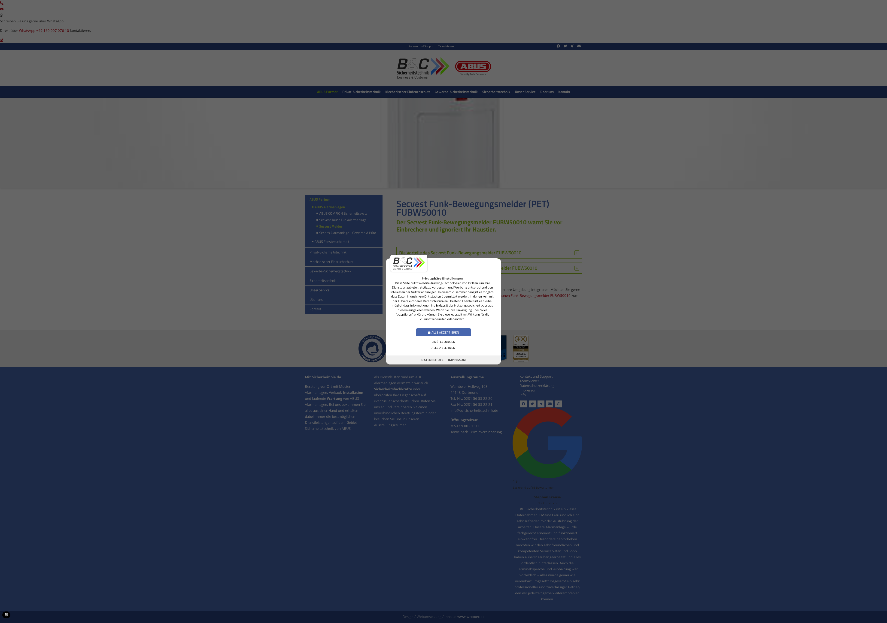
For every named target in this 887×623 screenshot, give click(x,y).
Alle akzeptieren (445, 332)
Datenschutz (432, 360)
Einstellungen (443, 342)
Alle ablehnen (443, 348)
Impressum (457, 360)
